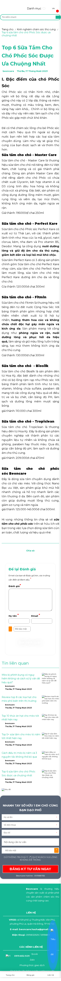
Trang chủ (7, 29)
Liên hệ (50, 975)
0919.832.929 (22, 955)
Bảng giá (30, 975)
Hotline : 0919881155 (35, 875)
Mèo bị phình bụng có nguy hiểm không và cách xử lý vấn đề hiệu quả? (21, 678)
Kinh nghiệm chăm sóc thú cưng (36, 29)
